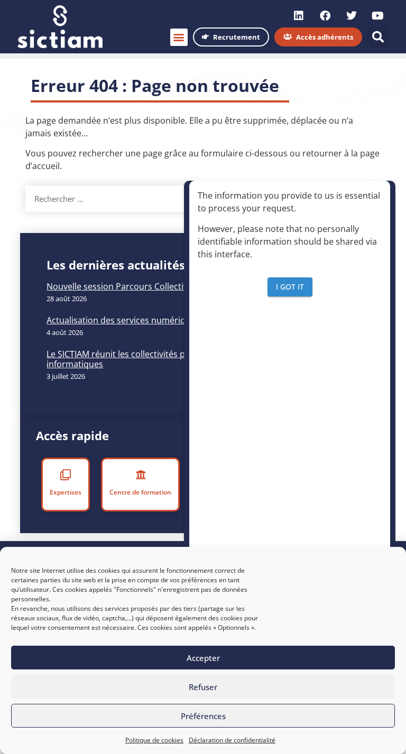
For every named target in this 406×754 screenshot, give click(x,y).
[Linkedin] (298, 15)
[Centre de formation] (140, 475)
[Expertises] (66, 475)
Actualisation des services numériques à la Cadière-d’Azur (161, 320)
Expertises (66, 492)
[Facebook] (325, 15)
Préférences (203, 716)
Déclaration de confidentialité (232, 740)
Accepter (203, 658)
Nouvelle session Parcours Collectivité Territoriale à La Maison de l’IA (183, 286)
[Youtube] (378, 15)
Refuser (203, 687)
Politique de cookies (154, 740)
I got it (290, 287)
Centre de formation (140, 492)
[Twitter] (351, 15)
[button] (179, 37)
